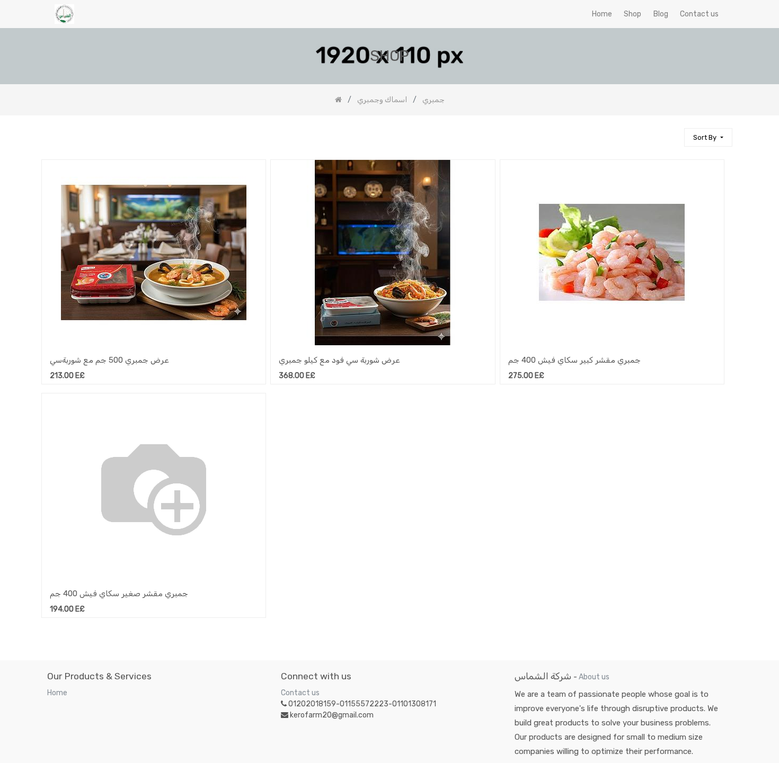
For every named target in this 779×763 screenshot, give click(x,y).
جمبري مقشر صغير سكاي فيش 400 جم (119, 593)
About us (594, 676)
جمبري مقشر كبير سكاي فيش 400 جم (574, 360)
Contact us (300, 692)
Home (57, 692)
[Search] (671, 132)
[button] (708, 137)
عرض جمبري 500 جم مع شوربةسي (109, 360)
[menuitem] (602, 14)
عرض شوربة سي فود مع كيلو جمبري (339, 360)
